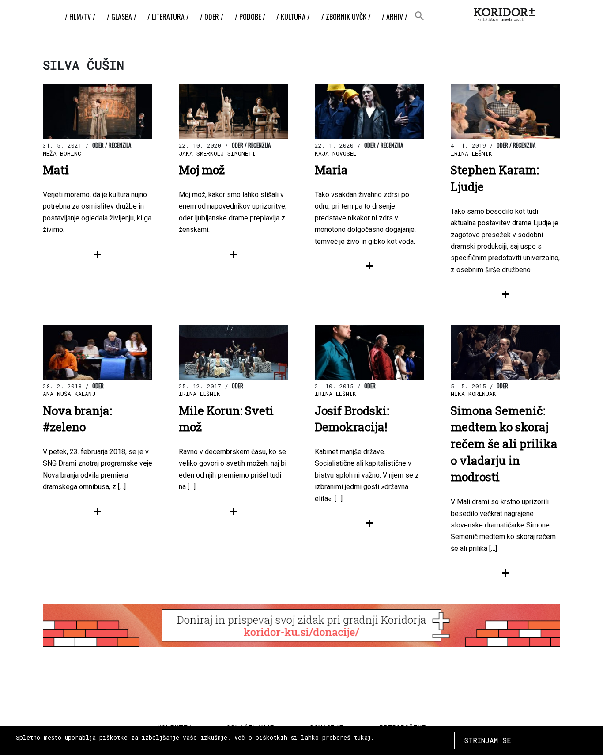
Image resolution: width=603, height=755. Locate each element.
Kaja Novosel (335, 153)
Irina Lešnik (471, 153)
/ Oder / (211, 16)
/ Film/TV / (80, 16)
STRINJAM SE (487, 740)
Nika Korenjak (473, 394)
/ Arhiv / (394, 16)
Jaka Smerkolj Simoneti (217, 153)
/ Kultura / (293, 16)
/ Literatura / (168, 16)
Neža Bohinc (62, 153)
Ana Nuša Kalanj (69, 394)
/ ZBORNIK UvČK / (346, 16)
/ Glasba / (121, 16)
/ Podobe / (250, 16)
